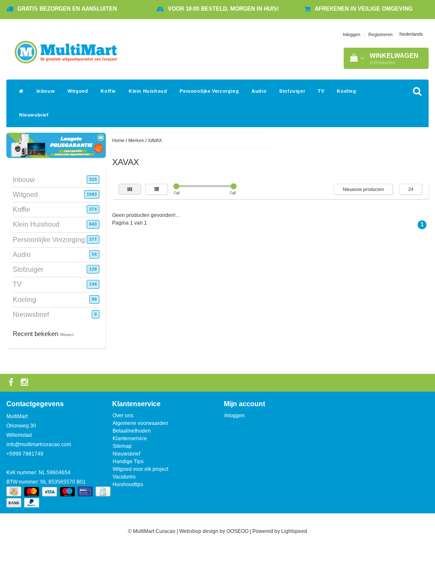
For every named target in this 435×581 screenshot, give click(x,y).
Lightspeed (294, 531)
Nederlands (411, 34)
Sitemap (122, 446)
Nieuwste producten (363, 189)
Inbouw (46, 91)
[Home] (21, 91)
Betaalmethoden (132, 431)
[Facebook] (11, 382)
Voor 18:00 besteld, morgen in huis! (223, 9)
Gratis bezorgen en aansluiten (67, 9)
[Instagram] (25, 382)
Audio (258, 91)
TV (321, 91)
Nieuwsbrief (34, 114)
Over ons (123, 416)
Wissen (67, 334)
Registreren (380, 34)
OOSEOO (237, 531)
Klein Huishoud (148, 91)
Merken (136, 140)
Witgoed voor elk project (140, 469)
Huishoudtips (128, 484)
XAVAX (155, 140)
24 (410, 189)
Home (118, 140)
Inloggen (351, 34)
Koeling (346, 91)
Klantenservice (130, 438)
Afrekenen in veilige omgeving (363, 9)
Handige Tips (128, 461)
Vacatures (124, 477)
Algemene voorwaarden (140, 423)
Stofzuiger (292, 91)
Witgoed (78, 91)
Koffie (108, 91)
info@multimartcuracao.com (38, 444)
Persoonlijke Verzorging (209, 91)
